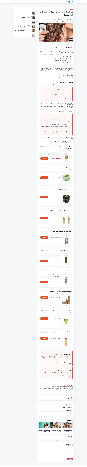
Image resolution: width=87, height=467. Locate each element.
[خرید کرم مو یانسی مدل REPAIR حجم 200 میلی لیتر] (66, 258)
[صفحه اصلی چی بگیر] (71, 2)
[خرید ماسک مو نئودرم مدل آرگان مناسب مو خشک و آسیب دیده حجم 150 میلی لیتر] (66, 156)
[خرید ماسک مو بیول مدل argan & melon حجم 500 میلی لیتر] (66, 320)
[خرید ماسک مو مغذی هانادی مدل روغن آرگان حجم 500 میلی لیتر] (66, 198)
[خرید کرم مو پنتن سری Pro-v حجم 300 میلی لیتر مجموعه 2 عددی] (66, 220)
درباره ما (52, 1)
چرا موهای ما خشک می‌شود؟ (67, 407)
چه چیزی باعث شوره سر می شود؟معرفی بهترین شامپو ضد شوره (44, 431)
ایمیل (55, 447)
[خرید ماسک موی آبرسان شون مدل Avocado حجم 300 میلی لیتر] (66, 177)
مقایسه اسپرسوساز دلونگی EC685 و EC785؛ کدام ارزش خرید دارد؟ (23, 30)
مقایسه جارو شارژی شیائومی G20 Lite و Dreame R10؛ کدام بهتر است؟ (23, 35)
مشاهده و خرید (44, 158)
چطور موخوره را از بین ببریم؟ (67, 404)
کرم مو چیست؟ (69, 410)
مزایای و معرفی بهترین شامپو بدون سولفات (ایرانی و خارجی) (68, 431)
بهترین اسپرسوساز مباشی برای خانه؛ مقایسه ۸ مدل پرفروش (24, 13)
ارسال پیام (14, 1)
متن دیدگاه (71, 450)
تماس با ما (41, 1)
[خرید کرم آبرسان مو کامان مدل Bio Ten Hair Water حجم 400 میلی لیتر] (66, 280)
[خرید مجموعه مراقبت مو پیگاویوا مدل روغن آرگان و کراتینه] (66, 299)
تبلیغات (47, 1)
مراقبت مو (64, 6)
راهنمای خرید (59, 1)
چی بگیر (47, 465)
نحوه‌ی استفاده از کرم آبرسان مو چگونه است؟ (64, 413)
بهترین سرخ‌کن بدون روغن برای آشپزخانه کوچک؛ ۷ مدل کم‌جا (24, 17)
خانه (65, 1)
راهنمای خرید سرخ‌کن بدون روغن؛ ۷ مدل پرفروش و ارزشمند (24, 26)
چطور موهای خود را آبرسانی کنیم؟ (66, 401)
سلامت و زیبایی (69, 6)
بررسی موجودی (44, 177)
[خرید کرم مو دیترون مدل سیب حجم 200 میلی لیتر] (66, 239)
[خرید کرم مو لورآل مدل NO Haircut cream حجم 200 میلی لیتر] (66, 341)
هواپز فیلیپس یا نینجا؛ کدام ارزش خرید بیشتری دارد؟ (24, 21)
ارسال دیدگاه (70, 459)
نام (72, 447)
